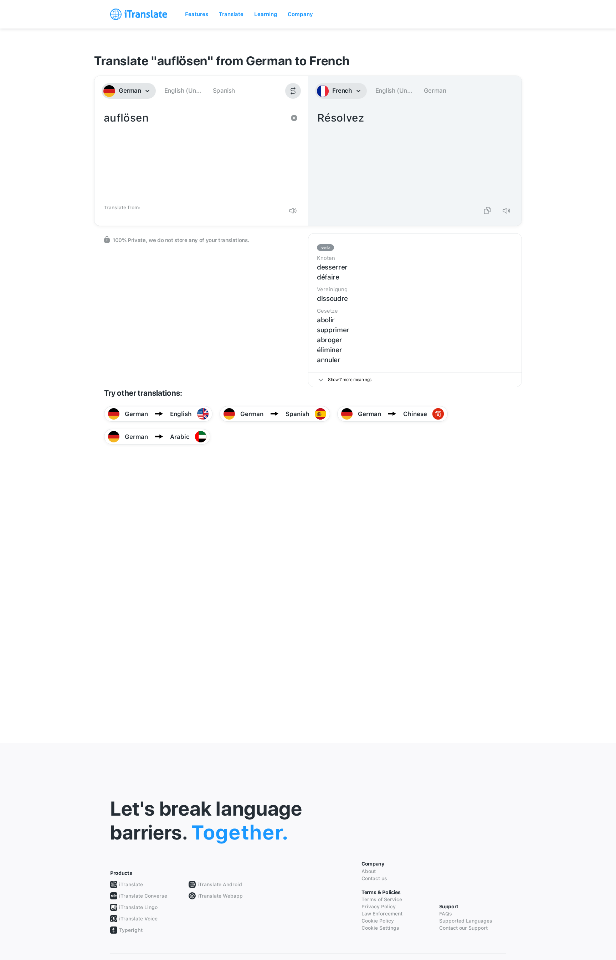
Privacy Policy (378, 906)
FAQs (445, 914)
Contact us (374, 878)
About (368, 871)
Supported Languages (465, 921)
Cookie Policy (377, 921)
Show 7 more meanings (349, 379)
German (435, 90)
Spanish (224, 90)
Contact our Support (463, 928)
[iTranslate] (138, 14)
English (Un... (182, 90)
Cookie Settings (380, 928)
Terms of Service (381, 899)
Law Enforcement (381, 914)
